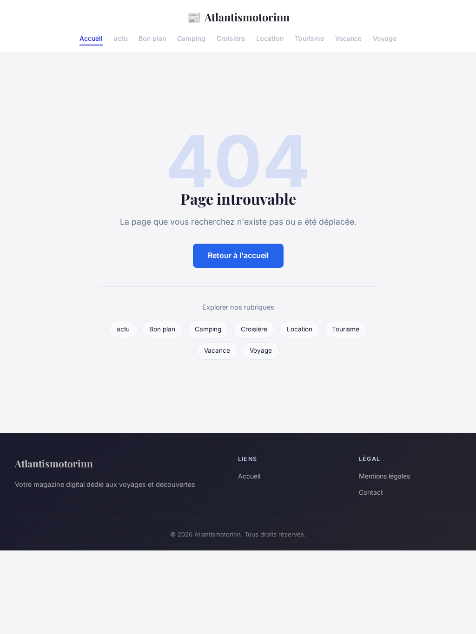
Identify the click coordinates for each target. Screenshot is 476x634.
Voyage (385, 38)
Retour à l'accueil (238, 255)
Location (270, 38)
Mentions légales (384, 476)
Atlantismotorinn (238, 16)
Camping (191, 38)
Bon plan (152, 38)
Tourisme (309, 38)
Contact (371, 492)
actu (120, 38)
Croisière (231, 38)
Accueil (91, 38)
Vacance (348, 38)
